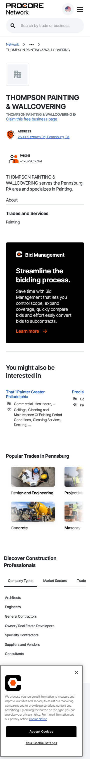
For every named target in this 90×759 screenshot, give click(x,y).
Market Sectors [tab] (55, 580)
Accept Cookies (41, 731)
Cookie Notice (38, 719)
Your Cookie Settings (41, 743)
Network (17, 12)
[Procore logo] (25, 6)
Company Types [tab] (20, 580)
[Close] (76, 672)
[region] (41, 711)
